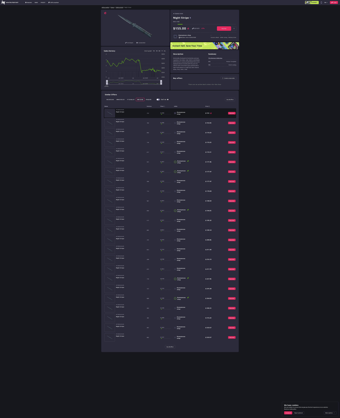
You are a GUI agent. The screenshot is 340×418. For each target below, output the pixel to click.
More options (329, 413)
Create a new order (229, 78)
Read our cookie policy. (290, 409)
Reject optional (298, 413)
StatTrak (163, 99)
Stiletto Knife (119, 7)
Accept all (288, 413)
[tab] (110, 99)
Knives (112, 7)
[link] (105, 7)
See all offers (230, 99)
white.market (105, 7)
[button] (326, 2)
